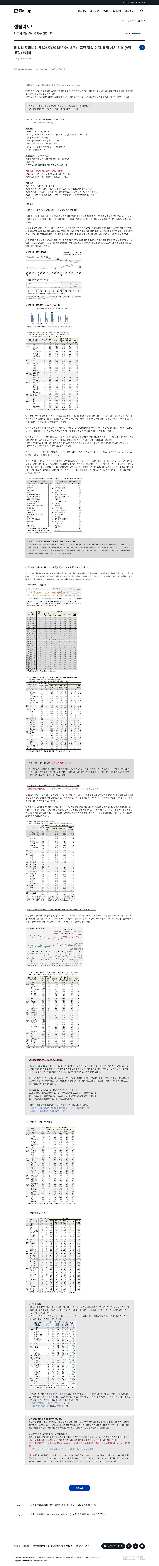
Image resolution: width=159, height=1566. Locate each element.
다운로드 (60, 69)
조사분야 (94, 11)
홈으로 (123, 20)
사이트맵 (26, 1546)
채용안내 (126, 2)
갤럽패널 (142, 2)
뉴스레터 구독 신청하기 (133, 33)
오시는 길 (134, 2)
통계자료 (117, 11)
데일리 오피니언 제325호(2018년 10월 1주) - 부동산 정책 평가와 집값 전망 (63, 1505)
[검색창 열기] (142, 11)
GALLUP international (129, 1558)
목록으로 (79, 1488)
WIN (141, 1558)
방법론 (106, 11)
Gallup (22, 11)
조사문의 (129, 11)
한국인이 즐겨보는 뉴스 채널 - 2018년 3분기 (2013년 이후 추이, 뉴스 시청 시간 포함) (67, 1514)
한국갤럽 (82, 11)
